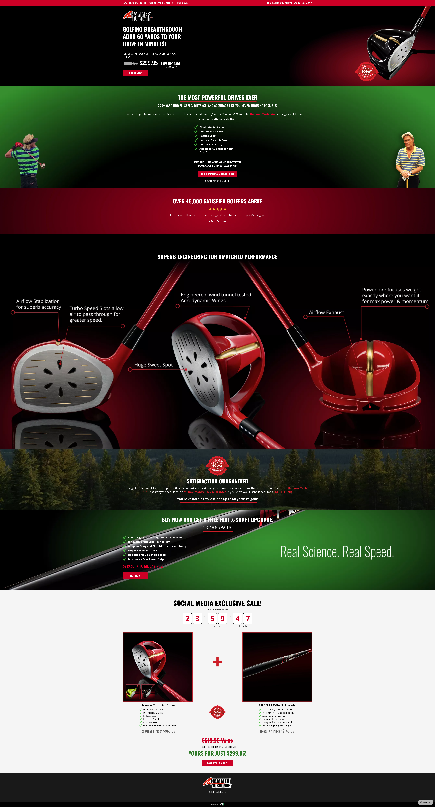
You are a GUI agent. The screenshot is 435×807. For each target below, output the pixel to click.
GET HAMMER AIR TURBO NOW (217, 174)
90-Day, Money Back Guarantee (205, 492)
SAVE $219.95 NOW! (217, 763)
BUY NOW (135, 576)
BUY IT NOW (135, 73)
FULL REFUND (283, 492)
